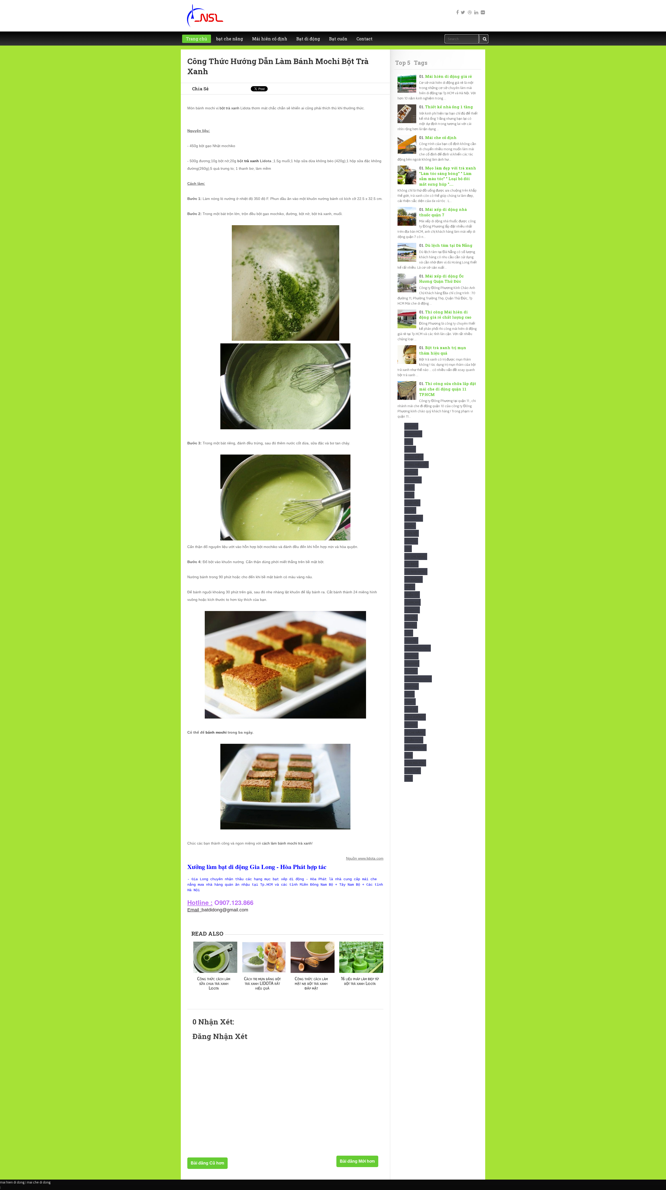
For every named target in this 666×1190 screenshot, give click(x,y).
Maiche (411, 640)
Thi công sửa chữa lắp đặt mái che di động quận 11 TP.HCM (447, 389)
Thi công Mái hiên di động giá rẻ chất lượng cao (445, 315)
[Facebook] (456, 9)
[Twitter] (462, 9)
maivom (412, 663)
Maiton (411, 656)
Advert (411, 426)
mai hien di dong (12, 1182)
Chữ (409, 495)
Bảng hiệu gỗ (416, 464)
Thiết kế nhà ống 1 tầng (449, 106)
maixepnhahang (418, 679)
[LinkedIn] (475, 9)
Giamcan (412, 602)
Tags (420, 62)
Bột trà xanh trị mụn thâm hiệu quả (442, 350)
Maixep (411, 671)
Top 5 (402, 62)
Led (408, 633)
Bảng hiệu (414, 457)
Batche (411, 472)
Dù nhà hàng (416, 571)
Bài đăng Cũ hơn (207, 1163)
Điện (409, 587)
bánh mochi (216, 732)
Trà (408, 778)
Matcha (411, 686)
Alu (408, 441)
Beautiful (413, 480)
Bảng (410, 449)
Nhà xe (411, 709)
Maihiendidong (417, 648)
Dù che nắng (415, 556)
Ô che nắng (415, 732)
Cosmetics (413, 518)
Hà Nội (411, 617)
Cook (410, 510)
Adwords (413, 434)
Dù (408, 548)
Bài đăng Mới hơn (357, 1161)
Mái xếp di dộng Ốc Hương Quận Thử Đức (441, 279)
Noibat (411, 724)
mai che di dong (38, 1182)
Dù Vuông (413, 579)
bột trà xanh (229, 108)
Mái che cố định (441, 137)
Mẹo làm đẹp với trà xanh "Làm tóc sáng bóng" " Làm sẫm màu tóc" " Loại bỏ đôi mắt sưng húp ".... (447, 176)
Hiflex (410, 625)
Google (412, 610)
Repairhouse (415, 747)
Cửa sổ (411, 533)
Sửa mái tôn (415, 763)
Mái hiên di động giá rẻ (448, 76)
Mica (409, 694)
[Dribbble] (469, 9)
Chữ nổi (412, 503)
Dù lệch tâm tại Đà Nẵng (448, 245)
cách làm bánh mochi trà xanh (287, 843)
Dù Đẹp (411, 564)
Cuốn (410, 525)
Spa (408, 755)
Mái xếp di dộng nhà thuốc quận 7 (443, 212)
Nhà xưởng (415, 717)
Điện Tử (412, 594)
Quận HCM (413, 740)
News (410, 701)
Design (411, 541)
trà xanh (251, 161)
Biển (409, 487)
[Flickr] (482, 9)
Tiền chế (412, 770)
